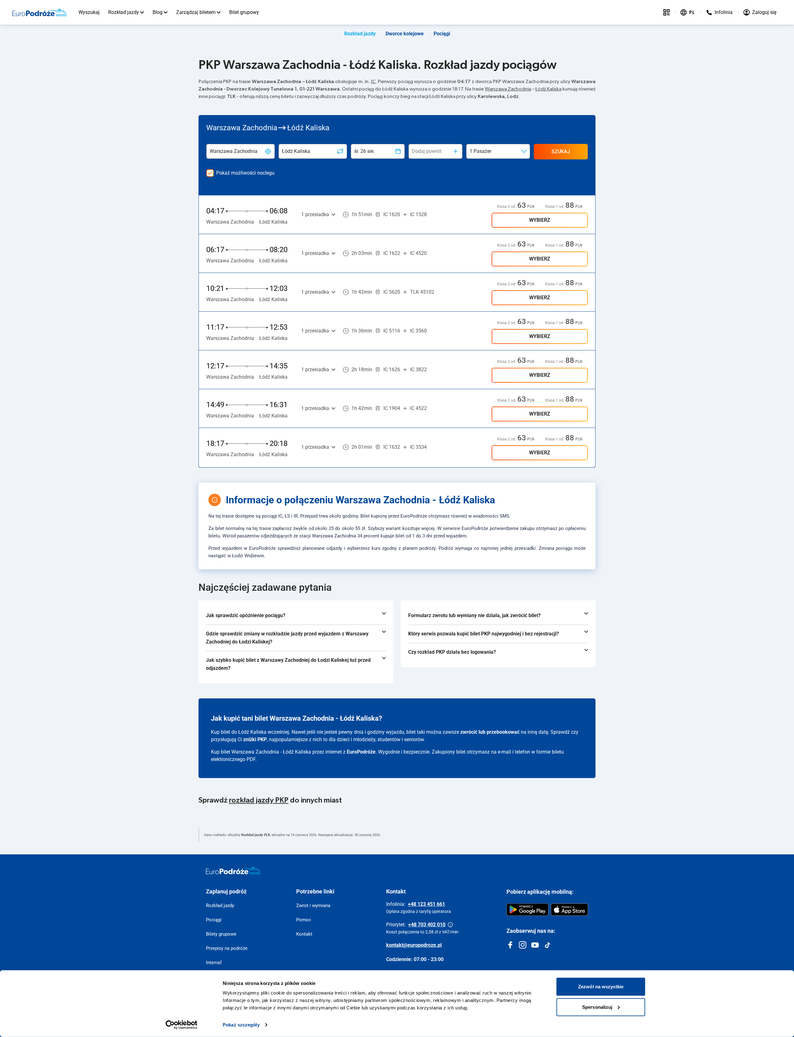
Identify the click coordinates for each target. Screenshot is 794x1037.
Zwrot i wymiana (313, 905)
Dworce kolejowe (405, 34)
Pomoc (303, 920)
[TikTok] (547, 945)
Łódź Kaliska (548, 89)
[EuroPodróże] (233, 870)
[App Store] (569, 909)
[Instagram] (522, 945)
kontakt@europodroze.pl (414, 945)
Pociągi (442, 34)
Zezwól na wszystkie (600, 986)
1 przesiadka (315, 214)
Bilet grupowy (244, 12)
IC (373, 81)
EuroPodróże (361, 752)
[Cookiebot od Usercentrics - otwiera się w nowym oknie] (181, 1025)
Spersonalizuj (597, 1006)
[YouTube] (535, 945)
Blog (158, 12)
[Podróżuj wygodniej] (666, 12)
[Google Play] (527, 909)
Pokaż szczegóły (241, 1024)
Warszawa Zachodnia (508, 89)
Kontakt (304, 934)
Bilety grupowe (221, 934)
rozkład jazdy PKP (258, 800)
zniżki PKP (255, 739)
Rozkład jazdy (123, 12)
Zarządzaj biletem (196, 12)
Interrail (214, 962)
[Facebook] (510, 945)
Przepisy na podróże (227, 948)
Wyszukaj (89, 12)
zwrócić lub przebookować (490, 732)
